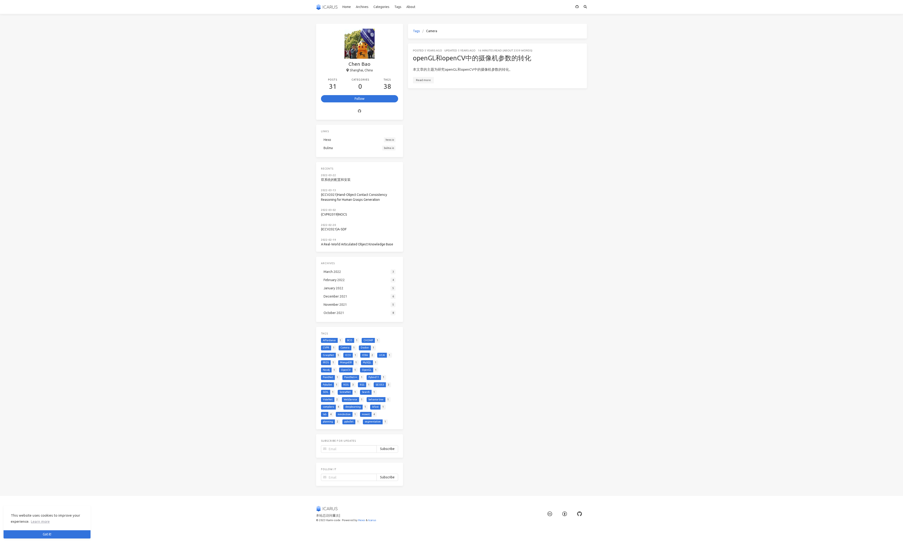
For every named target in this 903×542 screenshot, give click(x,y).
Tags (397, 7)
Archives (362, 7)
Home (346, 7)
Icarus (372, 520)
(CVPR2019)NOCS (334, 214)
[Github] (359, 111)
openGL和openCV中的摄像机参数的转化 (472, 58)
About (410, 7)
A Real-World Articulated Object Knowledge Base (357, 244)
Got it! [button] (47, 534)
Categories (381, 7)
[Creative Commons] (549, 513)
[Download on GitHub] (577, 7)
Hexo (361, 520)
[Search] (585, 7)
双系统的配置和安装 (336, 180)
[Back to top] (599, 532)
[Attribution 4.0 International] (564, 513)
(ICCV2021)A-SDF (334, 229)
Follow (359, 99)
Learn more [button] (40, 521)
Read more (423, 79)
